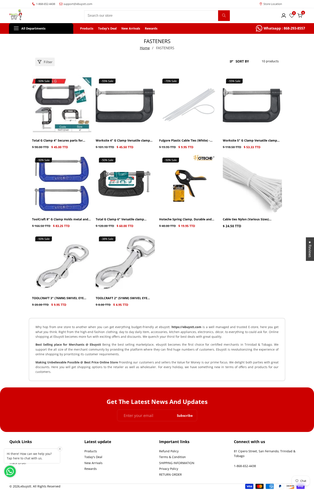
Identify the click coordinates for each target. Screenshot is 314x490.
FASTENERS (165, 48)
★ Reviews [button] (310, 249)
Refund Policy (169, 451)
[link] (280, 28)
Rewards (151, 28)
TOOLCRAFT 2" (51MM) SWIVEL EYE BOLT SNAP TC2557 (121, 298)
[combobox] (157, 15)
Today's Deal (107, 28)
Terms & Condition (172, 457)
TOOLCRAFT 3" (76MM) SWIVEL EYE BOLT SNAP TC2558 (58, 298)
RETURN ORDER (170, 474)
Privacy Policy (168, 469)
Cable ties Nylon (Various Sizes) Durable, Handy (246, 219)
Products (86, 28)
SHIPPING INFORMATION (176, 463)
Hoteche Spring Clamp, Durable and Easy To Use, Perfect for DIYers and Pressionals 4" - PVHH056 (185, 219)
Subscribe (185, 415)
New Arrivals (130, 28)
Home (145, 48)
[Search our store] (224, 15)
